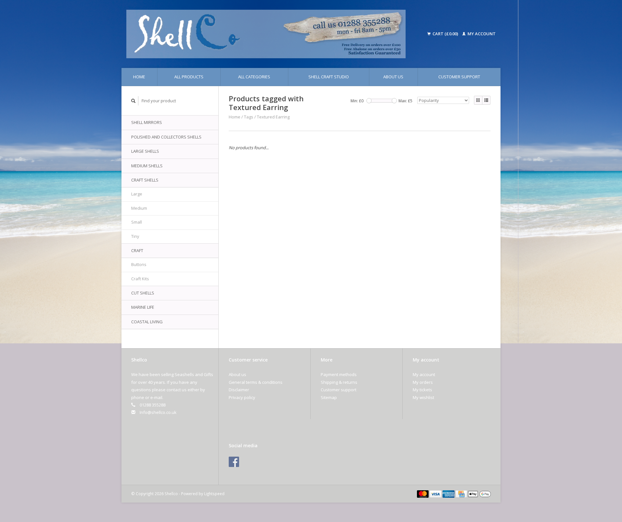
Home (139, 77)
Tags (248, 117)
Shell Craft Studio (328, 77)
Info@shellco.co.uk (158, 412)
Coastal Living (147, 322)
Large (136, 194)
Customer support (459, 77)
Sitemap (329, 397)
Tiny (135, 236)
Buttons (138, 264)
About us (393, 77)
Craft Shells (144, 180)
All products (188, 77)
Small (136, 222)
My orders (423, 382)
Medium (139, 208)
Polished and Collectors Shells (166, 137)
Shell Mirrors (146, 122)
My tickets (422, 390)
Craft (137, 250)
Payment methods (339, 374)
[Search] (133, 101)
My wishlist (423, 397)
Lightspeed (214, 493)
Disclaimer (239, 390)
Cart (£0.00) (445, 34)
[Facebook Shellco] (234, 462)
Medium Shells (147, 166)
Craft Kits (140, 279)
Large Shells (145, 151)
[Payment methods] (423, 493)
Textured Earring (273, 117)
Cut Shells (142, 293)
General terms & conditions (255, 382)
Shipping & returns (339, 382)
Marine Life (142, 307)
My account (481, 34)
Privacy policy (242, 397)
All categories (254, 77)
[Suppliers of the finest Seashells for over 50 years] (274, 34)
